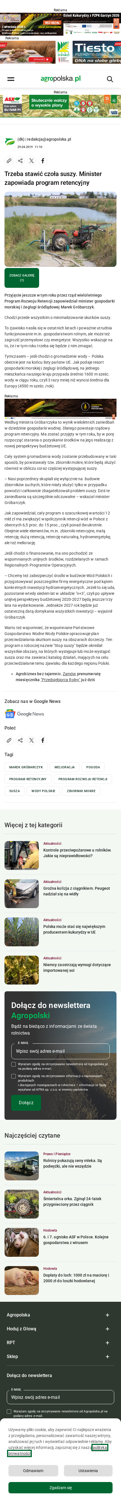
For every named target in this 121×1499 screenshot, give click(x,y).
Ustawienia (88, 1470)
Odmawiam (33, 1470)
